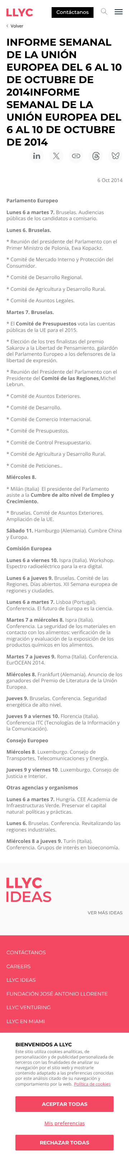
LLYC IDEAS (20, 980)
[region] (64, 1095)
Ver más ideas (105, 913)
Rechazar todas (64, 1142)
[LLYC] (19, 12)
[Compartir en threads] (96, 156)
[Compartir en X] (56, 156)
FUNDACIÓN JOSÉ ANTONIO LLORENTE (57, 994)
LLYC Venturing (28, 1008)
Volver (17, 26)
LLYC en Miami (25, 1021)
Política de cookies (92, 1084)
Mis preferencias (64, 1123)
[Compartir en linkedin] (36, 156)
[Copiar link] (76, 156)
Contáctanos (72, 12)
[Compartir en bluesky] (115, 156)
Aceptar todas (64, 1104)
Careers (18, 967)
